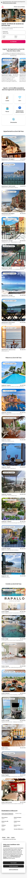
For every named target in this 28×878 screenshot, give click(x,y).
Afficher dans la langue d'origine (9, 3)
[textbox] (7, 37)
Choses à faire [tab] (18, 813)
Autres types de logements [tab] (7, 813)
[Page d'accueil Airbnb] (3, 7)
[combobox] (13, 33)
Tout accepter (13, 862)
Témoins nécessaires (13, 866)
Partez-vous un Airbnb (19, 6)
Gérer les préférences (13, 869)
